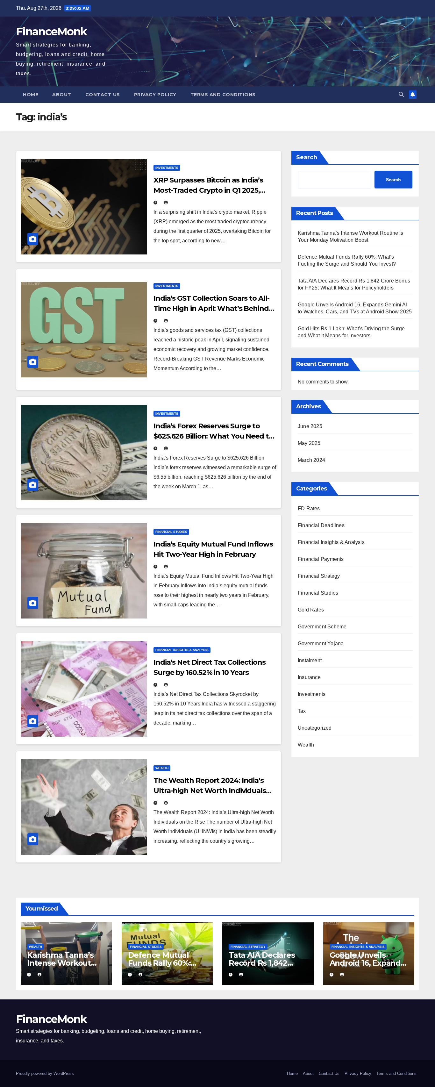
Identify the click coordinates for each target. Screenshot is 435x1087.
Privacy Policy (155, 94)
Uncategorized (315, 728)
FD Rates (309, 508)
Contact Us (102, 94)
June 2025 (310, 426)
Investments (166, 167)
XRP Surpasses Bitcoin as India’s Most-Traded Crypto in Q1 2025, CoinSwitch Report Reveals (208, 190)
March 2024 (311, 460)
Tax (302, 711)
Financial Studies (171, 531)
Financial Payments (321, 559)
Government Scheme (322, 626)
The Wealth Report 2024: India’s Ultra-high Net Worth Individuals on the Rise (209, 790)
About (61, 94)
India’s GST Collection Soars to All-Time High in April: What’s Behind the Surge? (211, 308)
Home (30, 94)
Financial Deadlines (321, 525)
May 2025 (309, 443)
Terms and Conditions (223, 94)
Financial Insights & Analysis (182, 650)
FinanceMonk (51, 31)
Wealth (161, 768)
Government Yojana (321, 643)
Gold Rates (311, 609)
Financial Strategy (319, 576)
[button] (401, 94)
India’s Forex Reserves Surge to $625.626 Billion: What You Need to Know (213, 436)
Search (306, 157)
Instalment (310, 660)
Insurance (309, 677)
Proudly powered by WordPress (45, 1073)
